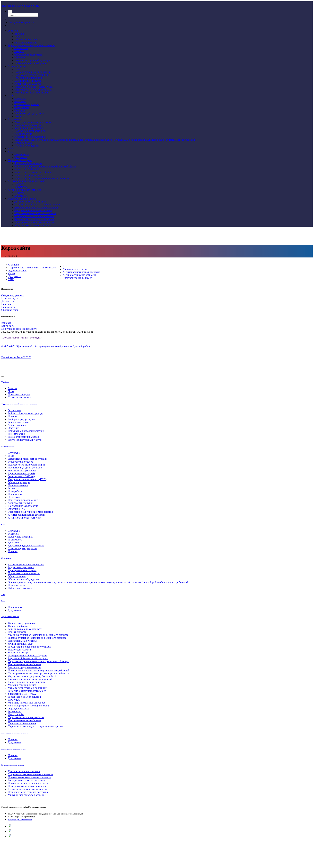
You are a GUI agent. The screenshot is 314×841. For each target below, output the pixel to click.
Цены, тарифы (16, 714)
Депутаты (19, 110)
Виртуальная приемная (21, 22)
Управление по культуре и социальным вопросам (42, 178)
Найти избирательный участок (31, 63)
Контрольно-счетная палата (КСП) (33, 86)
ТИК (10, 148)
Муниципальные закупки (28, 128)
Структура (20, 69)
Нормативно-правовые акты (30, 130)
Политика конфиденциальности (19, 328)
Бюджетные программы (27, 125)
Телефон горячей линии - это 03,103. (21, 337)
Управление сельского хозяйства (32, 172)
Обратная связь (9, 310)
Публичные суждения (26, 145)
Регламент (20, 101)
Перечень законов (18, 485)
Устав (17, 36)
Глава (11, 455)
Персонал (6, 304)
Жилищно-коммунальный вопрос (26, 702)
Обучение (19, 57)
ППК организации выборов (23, 436)
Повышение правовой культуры (32, 60)
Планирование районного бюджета (27, 655)
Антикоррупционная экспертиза (32, 122)
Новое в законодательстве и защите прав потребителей (38, 670)
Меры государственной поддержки (27, 687)
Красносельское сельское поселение (34, 219)
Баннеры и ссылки (18, 422)
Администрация (17, 66)
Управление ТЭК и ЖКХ (28, 169)
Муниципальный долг (20, 643)
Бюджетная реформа (19, 652)
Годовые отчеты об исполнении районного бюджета (37, 637)
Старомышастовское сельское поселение (37, 204)
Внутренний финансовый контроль (28, 658)
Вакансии (6, 322)
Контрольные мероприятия (23, 505)
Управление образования (28, 175)
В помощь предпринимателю (24, 667)
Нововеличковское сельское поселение (36, 207)
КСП (10, 151)
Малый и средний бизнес (22, 685)
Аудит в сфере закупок (20, 503)
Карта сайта (8, 325)
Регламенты (14, 711)
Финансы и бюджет (19, 626)
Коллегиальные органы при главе (26, 682)
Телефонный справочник (28, 77)
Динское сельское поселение (30, 201)
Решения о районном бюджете (25, 629)
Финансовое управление (28, 163)
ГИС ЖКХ (14, 699)
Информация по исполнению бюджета (29, 646)
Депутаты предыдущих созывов (26, 545)
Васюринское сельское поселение (33, 210)
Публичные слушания (26, 104)
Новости (19, 51)
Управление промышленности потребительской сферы (45, 166)
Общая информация (12, 295)
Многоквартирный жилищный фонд (28, 705)
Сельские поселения (25, 42)
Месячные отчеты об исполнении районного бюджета (38, 634)
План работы (21, 107)
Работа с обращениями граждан (25, 413)
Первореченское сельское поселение (34, 222)
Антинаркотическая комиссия (31, 92)
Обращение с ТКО (18, 708)
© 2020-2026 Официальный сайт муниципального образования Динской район (45, 346)
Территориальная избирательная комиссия (31, 45)
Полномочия (21, 154)
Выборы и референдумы (28, 54)
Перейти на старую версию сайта (20, 5)
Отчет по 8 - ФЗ (17, 508)
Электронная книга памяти (23, 198)
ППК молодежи (17, 433)
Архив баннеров (17, 425)
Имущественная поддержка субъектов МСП (32, 676)
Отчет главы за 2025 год (27, 83)
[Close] (2, 376)
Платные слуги (9, 298)
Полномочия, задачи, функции (31, 74)
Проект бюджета (17, 632)
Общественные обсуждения (29, 136)
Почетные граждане (25, 39)
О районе (13, 30)
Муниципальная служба (27, 80)
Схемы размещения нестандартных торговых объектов (38, 673)
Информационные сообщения (24, 664)
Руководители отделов (20, 461)
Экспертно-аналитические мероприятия (30, 511)
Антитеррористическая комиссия (33, 89)
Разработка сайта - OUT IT (16, 357)
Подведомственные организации (32, 72)
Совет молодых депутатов (29, 113)
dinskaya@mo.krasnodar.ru (20, 819)
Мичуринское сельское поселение (33, 225)
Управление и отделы (20, 160)
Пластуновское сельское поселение (34, 216)
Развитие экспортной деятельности (27, 690)
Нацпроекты (8, 307)
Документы (14, 119)
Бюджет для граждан (19, 649)
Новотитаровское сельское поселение (35, 213)
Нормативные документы (22, 640)
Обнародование (23, 133)
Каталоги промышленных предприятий (30, 679)
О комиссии (21, 48)
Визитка (19, 33)
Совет (11, 95)
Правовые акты (23, 142)
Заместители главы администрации (27, 458)
